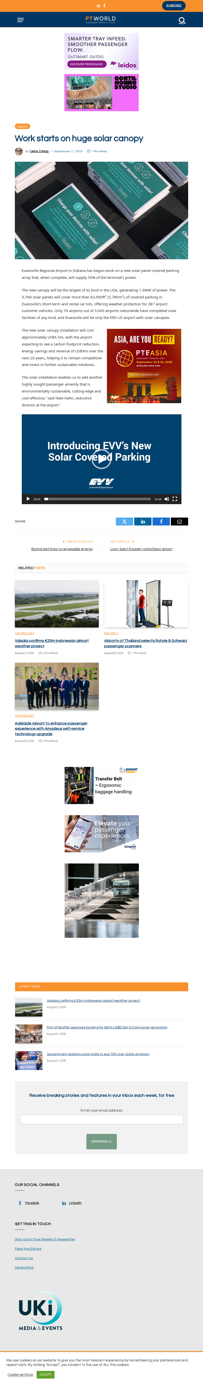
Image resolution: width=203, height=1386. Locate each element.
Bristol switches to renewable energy (62, 549)
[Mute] (166, 499)
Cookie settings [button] (20, 1375)
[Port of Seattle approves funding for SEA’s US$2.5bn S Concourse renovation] (28, 1033)
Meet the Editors (28, 1249)
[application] (101, 459)
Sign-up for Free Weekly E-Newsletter (45, 1239)
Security (111, 633)
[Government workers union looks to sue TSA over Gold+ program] (28, 1060)
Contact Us (24, 1258)
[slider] (97, 499)
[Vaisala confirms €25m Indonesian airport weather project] (57, 604)
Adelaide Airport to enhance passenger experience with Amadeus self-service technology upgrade (51, 728)
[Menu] (20, 20)
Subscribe (173, 5)
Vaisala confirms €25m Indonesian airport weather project (52, 643)
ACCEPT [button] (45, 1374)
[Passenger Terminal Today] (101, 20)
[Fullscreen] (174, 499)
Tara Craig (39, 151)
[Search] (182, 20)
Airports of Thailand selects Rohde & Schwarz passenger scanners (145, 643)
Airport (22, 126)
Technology (24, 633)
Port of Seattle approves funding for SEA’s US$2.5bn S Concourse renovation (107, 1027)
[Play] (28, 499)
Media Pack (24, 1267)
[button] (101, 459)
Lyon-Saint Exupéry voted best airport (141, 549)
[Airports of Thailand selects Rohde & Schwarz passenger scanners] (146, 604)
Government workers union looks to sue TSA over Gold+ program (98, 1054)
